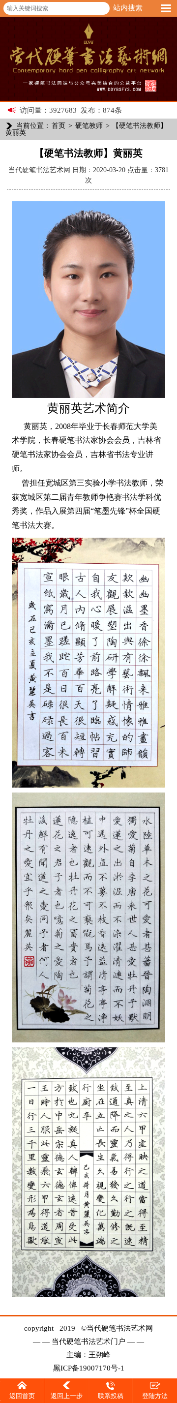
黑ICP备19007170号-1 (88, 1368)
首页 (58, 125)
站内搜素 (128, 8)
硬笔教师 (89, 125)
